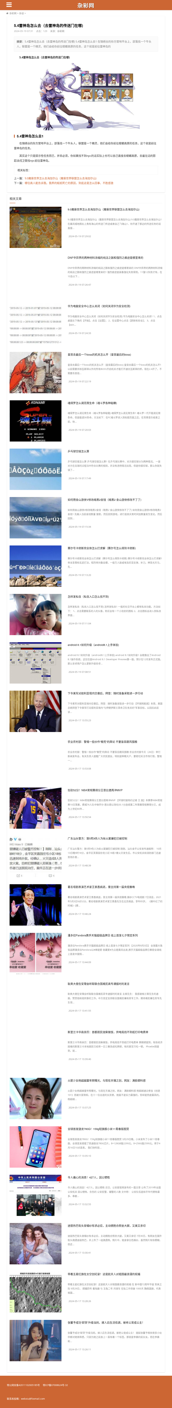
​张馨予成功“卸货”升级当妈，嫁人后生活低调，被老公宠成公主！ (106, 1322)
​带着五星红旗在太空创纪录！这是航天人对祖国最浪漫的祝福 (104, 1274)
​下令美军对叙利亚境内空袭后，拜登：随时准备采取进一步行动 (105, 693)
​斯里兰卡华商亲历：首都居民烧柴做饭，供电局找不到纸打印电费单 (108, 1032)
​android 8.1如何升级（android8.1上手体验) (93, 645)
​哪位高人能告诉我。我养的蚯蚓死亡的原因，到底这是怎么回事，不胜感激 (69, 183)
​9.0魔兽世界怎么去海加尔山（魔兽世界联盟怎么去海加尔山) (60, 178)
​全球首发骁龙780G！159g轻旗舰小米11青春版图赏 (98, 1129)
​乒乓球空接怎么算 (78, 451)
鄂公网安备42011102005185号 (23, 1385)
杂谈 (21, 13)
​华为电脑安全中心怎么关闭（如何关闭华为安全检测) (99, 306)
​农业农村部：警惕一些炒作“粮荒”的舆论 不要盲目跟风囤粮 (102, 742)
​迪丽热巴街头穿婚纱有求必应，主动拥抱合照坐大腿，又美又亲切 (107, 1226)
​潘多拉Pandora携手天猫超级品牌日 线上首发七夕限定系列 (103, 935)
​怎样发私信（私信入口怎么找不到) (88, 596)
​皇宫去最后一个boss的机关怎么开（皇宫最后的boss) (99, 354)
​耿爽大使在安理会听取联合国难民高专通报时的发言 (99, 984)
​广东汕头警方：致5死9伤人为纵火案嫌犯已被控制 (97, 838)
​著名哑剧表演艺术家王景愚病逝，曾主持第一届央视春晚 (101, 887)
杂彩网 (12, 13)
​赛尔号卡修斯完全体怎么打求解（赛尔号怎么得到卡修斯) (102, 548)
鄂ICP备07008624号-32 (55, 1385)
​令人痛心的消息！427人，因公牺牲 (89, 1177)
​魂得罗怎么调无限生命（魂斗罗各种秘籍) (92, 403)
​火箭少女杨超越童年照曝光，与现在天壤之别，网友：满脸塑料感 (107, 1080)
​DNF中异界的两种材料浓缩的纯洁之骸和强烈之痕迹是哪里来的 (105, 258)
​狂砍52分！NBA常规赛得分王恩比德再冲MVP (95, 790)
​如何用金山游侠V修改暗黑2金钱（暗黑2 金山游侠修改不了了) (104, 500)
